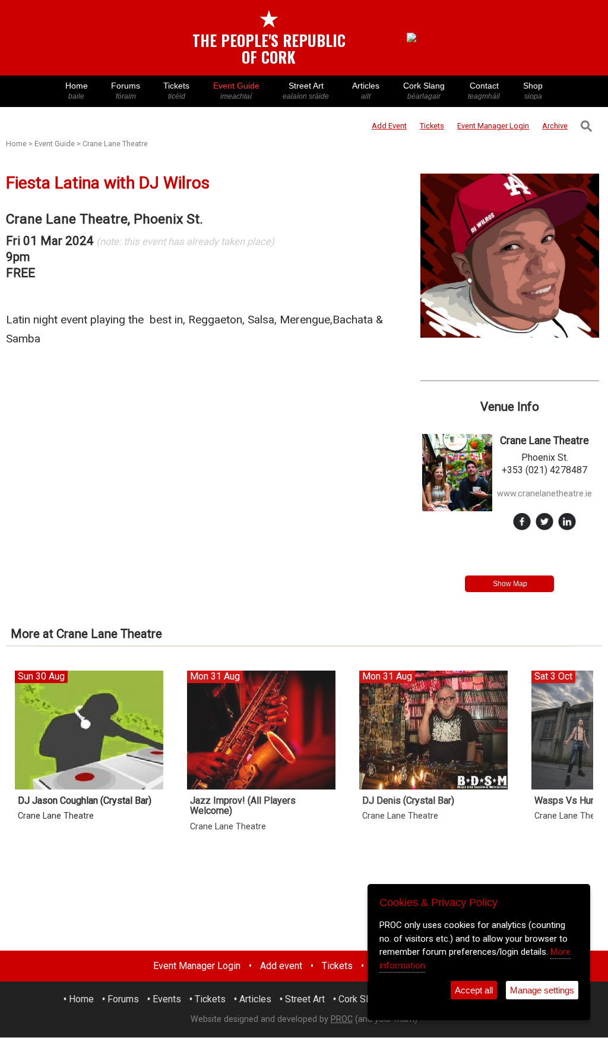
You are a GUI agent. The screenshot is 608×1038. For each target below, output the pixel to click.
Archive (555, 125)
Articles (365, 90)
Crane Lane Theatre (115, 143)
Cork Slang (424, 90)
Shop (533, 90)
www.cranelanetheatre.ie (544, 494)
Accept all (474, 990)
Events (167, 999)
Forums (125, 90)
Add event (281, 965)
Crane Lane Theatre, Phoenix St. (104, 219)
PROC (342, 1019)
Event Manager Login (196, 965)
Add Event (389, 125)
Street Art (306, 90)
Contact (484, 90)
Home (76, 90)
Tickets (176, 90)
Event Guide (236, 90)
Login (493, 125)
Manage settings (542, 990)
